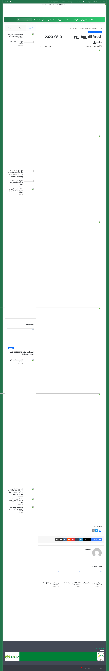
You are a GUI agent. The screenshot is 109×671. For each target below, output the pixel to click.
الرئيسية (91, 20)
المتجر (43, 20)
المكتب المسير (80, 2)
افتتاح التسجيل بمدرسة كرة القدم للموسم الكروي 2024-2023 (16, 182)
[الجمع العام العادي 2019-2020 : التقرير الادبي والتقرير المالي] (29, 36)
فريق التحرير (96, 46)
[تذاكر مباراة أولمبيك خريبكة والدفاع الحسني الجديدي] (71, 576)
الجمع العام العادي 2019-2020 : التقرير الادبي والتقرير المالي (15, 35)
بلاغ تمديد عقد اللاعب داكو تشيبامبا (16, 43)
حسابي (47, 2)
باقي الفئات (75, 20)
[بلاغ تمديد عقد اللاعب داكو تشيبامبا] (29, 105)
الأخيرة (20, 28)
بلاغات (38, 20)
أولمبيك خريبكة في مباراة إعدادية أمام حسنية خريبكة (50, 584)
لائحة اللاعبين (62, 2)
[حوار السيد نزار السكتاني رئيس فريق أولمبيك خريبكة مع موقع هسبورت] (29, 252)
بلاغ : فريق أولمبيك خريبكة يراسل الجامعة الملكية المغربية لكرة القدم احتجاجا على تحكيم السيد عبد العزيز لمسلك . (15, 173)
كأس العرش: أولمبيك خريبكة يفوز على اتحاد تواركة (92, 584)
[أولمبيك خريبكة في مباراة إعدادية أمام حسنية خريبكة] (49, 576)
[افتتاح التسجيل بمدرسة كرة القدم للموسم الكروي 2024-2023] (29, 183)
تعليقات (10, 28)
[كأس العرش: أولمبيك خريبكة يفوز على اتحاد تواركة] (92, 576)
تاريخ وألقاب (88, 2)
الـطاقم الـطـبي (54, 2)
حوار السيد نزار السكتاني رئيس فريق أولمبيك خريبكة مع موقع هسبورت (15, 191)
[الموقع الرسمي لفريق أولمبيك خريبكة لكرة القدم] (54, 10)
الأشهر (31, 28)
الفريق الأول (83, 20)
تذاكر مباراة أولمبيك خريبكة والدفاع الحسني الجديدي (72, 584)
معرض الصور (59, 20)
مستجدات (67, 20)
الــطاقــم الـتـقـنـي (71, 2)
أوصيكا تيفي (51, 20)
